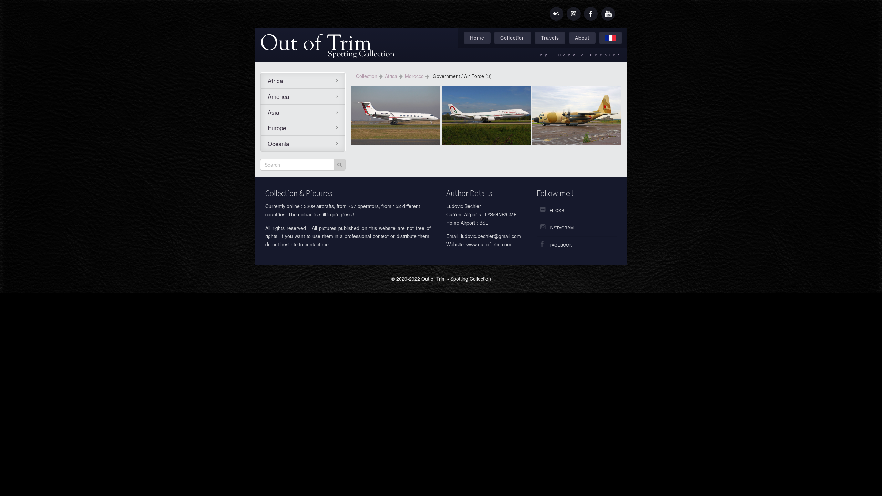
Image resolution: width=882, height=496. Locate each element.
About (582, 37)
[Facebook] (591, 14)
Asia (273, 112)
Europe (277, 127)
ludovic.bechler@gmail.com (491, 235)
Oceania (278, 143)
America (278, 96)
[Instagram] (574, 14)
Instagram (562, 227)
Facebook (561, 245)
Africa (275, 80)
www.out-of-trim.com (488, 244)
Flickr (557, 210)
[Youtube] (608, 14)
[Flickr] (556, 14)
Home (477, 37)
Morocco (415, 76)
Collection (512, 37)
